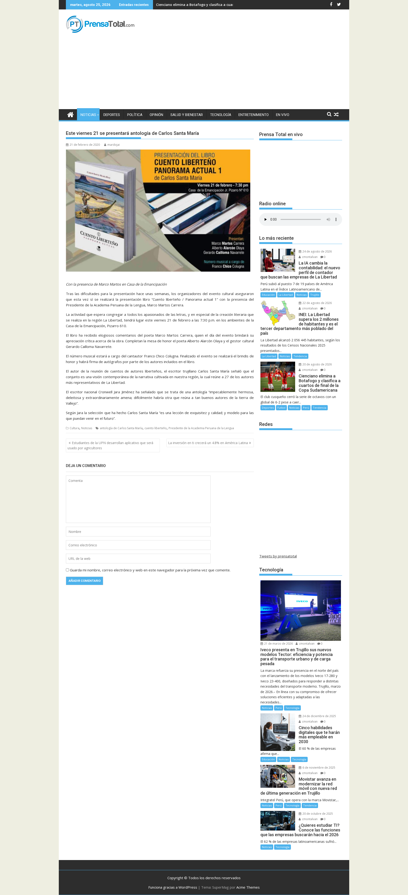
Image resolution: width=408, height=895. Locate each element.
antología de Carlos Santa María (121, 428)
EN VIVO (282, 115)
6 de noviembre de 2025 (318, 768)
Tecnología (220, 115)
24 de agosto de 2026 (317, 251)
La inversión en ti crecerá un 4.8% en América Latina (208, 443)
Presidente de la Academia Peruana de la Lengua (201, 428)
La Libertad (286, 294)
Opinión (156, 115)
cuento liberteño (155, 428)
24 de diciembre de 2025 (319, 716)
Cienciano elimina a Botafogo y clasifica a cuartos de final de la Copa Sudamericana (226, 4)
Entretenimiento (253, 115)
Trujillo (314, 294)
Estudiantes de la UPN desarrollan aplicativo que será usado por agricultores (110, 445)
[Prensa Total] (70, 114)
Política (134, 115)
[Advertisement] (204, 74)
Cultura (74, 428)
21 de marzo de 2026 (278, 644)
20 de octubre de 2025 (317, 814)
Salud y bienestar (186, 115)
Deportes (111, 115)
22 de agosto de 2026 (317, 303)
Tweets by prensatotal (278, 556)
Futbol (281, 407)
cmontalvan (309, 257)
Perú (306, 407)
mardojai (113, 145)
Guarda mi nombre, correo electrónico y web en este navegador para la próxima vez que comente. (150, 570)
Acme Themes (248, 887)
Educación (268, 294)
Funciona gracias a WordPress (172, 887)
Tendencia (300, 356)
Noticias (88, 115)
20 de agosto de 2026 (317, 364)
